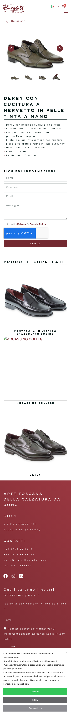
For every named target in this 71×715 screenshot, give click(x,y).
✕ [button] (67, 652)
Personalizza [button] (35, 708)
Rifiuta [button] (35, 700)
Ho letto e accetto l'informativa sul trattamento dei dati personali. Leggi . (34, 633)
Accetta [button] (35, 691)
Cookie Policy (37, 224)
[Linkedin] (21, 576)
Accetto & (26, 224)
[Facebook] (6, 576)
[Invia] (13, 646)
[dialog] (35, 681)
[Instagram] (13, 576)
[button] (15, 21)
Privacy (21, 224)
